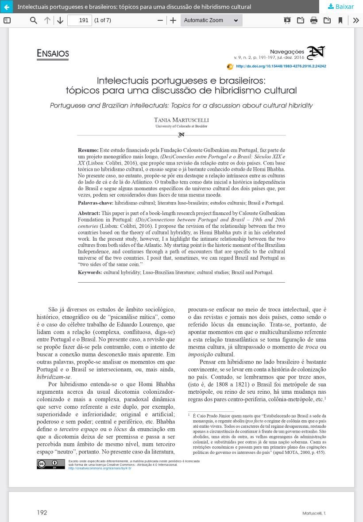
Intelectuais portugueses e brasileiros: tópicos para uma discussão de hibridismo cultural (134, 7)
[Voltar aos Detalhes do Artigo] (6, 6)
